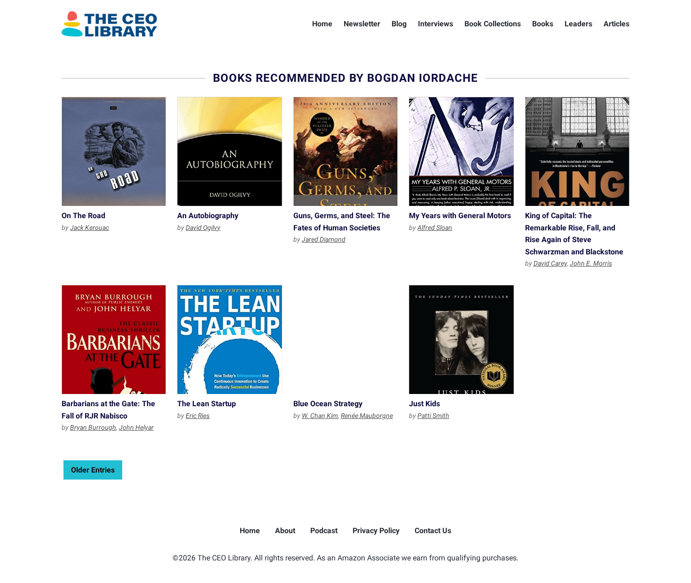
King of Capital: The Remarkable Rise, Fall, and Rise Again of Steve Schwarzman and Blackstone (577, 151)
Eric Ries (198, 415)
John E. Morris (591, 263)
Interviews (435, 23)
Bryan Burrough (93, 427)
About (285, 530)
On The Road (114, 151)
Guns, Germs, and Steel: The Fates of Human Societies (345, 151)
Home (322, 23)
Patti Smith (433, 415)
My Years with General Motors (461, 151)
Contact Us (433, 530)
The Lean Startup (229, 339)
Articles (616, 23)
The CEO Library (109, 24)
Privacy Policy (376, 530)
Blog (399, 23)
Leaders (578, 23)
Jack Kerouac (89, 227)
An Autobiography (229, 151)
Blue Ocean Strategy (345, 339)
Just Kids (461, 339)
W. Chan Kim (320, 415)
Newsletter (362, 23)
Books (542, 23)
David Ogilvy (203, 227)
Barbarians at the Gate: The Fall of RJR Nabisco (114, 339)
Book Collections (492, 23)
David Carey (550, 263)
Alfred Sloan (434, 227)
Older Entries (93, 469)
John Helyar (136, 427)
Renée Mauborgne (367, 415)
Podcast (324, 530)
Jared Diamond (324, 239)
